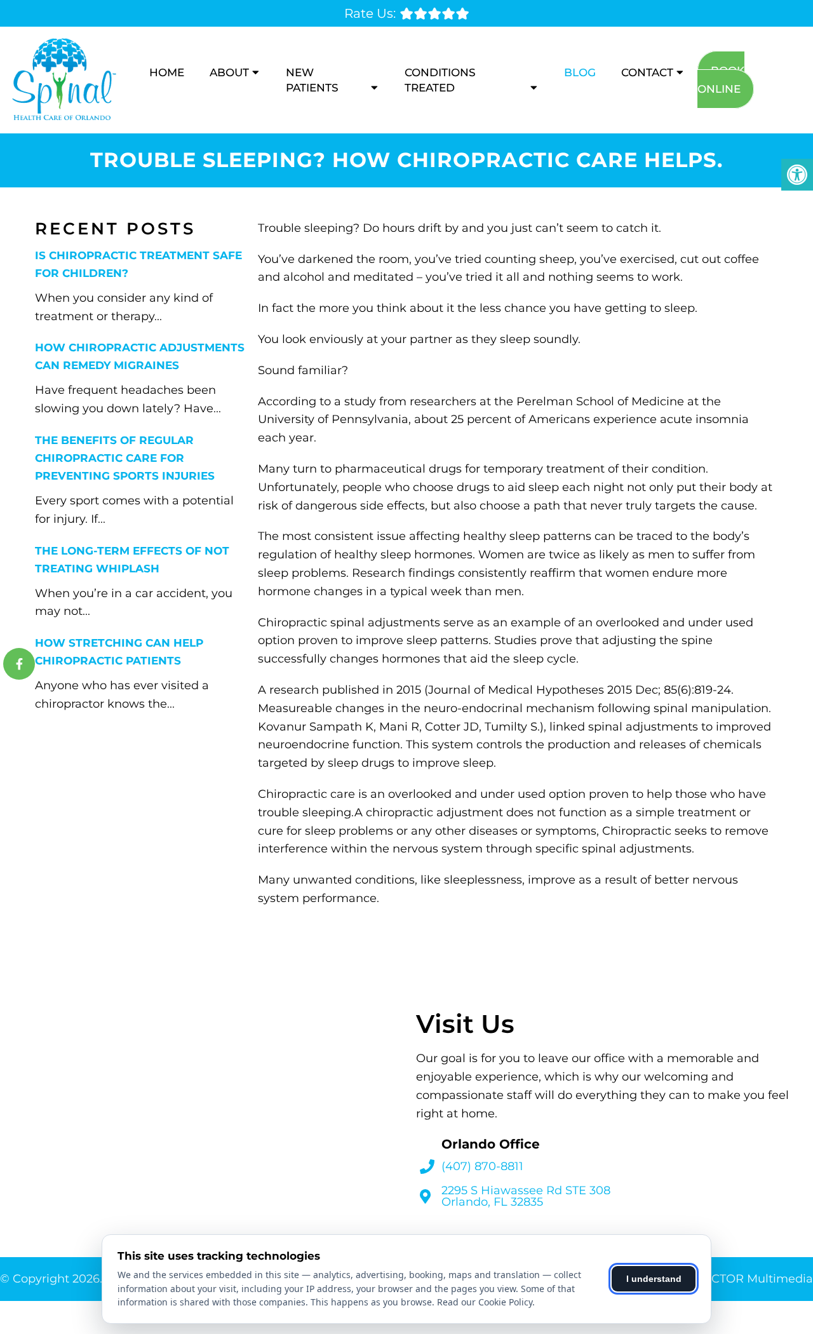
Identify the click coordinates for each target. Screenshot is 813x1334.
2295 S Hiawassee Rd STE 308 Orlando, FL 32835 (525, 1196)
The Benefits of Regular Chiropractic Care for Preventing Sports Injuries (125, 458)
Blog (580, 72)
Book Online (720, 79)
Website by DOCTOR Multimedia (719, 1278)
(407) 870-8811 (482, 1166)
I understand (654, 1279)
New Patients (312, 80)
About (229, 72)
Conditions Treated (440, 80)
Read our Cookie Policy (484, 1302)
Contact (647, 72)
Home (166, 72)
